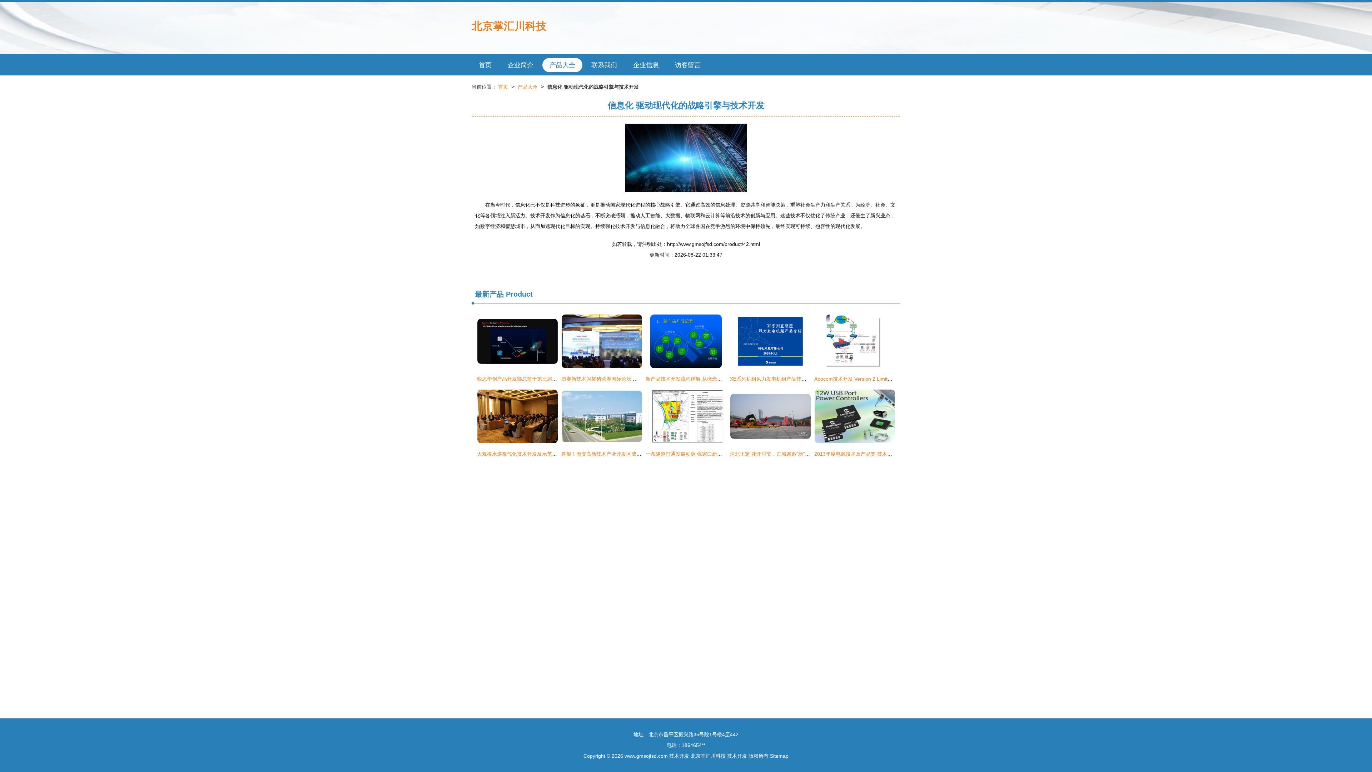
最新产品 (489, 294)
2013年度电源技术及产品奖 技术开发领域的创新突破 (873, 454)
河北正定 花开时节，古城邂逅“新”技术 (772, 454)
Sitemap (779, 756)
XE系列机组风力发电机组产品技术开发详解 (778, 379)
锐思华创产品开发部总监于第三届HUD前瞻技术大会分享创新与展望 (552, 379)
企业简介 (520, 65)
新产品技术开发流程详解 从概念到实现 (689, 379)
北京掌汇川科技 (509, 26)
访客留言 (688, 65)
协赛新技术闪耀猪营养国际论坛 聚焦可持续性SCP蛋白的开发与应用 (637, 379)
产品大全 (562, 65)
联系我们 (604, 65)
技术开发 (679, 756)
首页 (485, 65)
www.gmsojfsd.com (646, 756)
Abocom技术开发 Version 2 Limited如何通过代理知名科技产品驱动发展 (893, 379)
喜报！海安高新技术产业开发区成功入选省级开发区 (618, 454)
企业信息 (646, 65)
